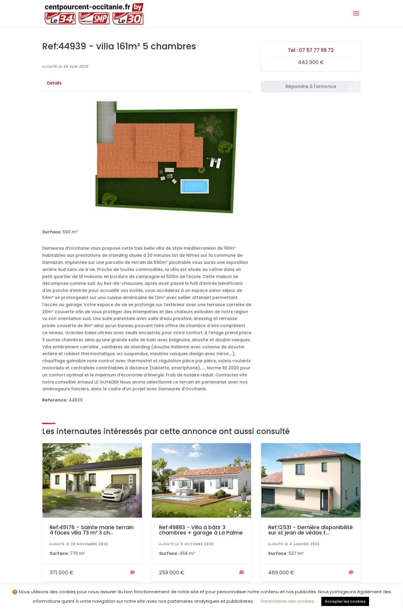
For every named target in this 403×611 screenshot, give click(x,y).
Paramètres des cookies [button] (287, 601)
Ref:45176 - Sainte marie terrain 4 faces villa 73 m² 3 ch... (92, 530)
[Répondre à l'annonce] (132, 572)
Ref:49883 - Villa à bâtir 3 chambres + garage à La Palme (201, 530)
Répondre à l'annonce (310, 86)
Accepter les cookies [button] (345, 601)
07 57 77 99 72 (316, 50)
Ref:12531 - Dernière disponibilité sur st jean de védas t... (310, 530)
